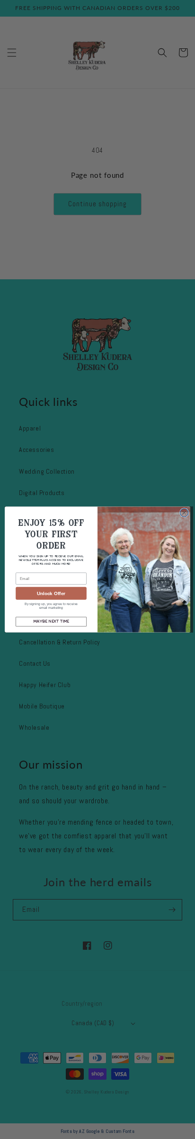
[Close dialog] (184, 512)
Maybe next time (51, 622)
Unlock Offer (51, 593)
